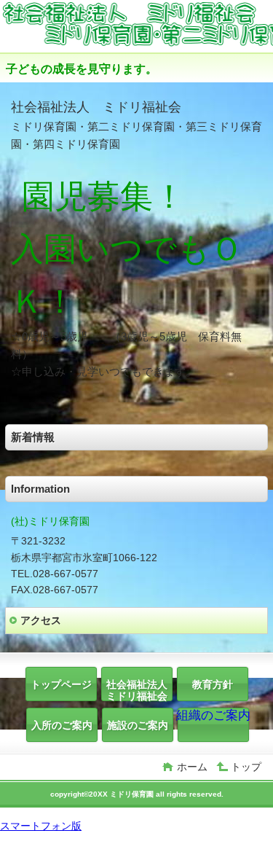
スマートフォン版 (41, 826)
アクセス (40, 620)
